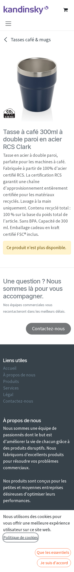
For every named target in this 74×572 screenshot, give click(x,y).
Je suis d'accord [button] (54, 562)
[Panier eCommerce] (65, 9)
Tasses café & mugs (30, 39)
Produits (11, 381)
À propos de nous (19, 375)
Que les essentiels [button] (53, 552)
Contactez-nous (18, 401)
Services (11, 388)
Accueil (9, 368)
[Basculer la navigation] (8, 23)
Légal (8, 394)
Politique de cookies (20, 537)
